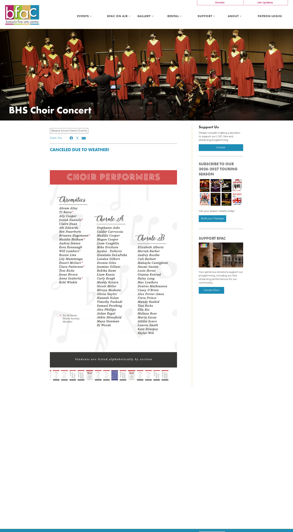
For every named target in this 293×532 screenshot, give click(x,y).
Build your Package (212, 218)
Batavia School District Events (69, 130)
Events (83, 16)
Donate (219, 2)
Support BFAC (212, 238)
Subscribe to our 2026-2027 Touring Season (218, 169)
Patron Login (270, 16)
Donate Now (211, 290)
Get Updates (265, 2)
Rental (173, 16)
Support (205, 16)
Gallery (144, 16)
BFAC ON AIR (118, 16)
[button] (71, 138)
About (234, 16)
